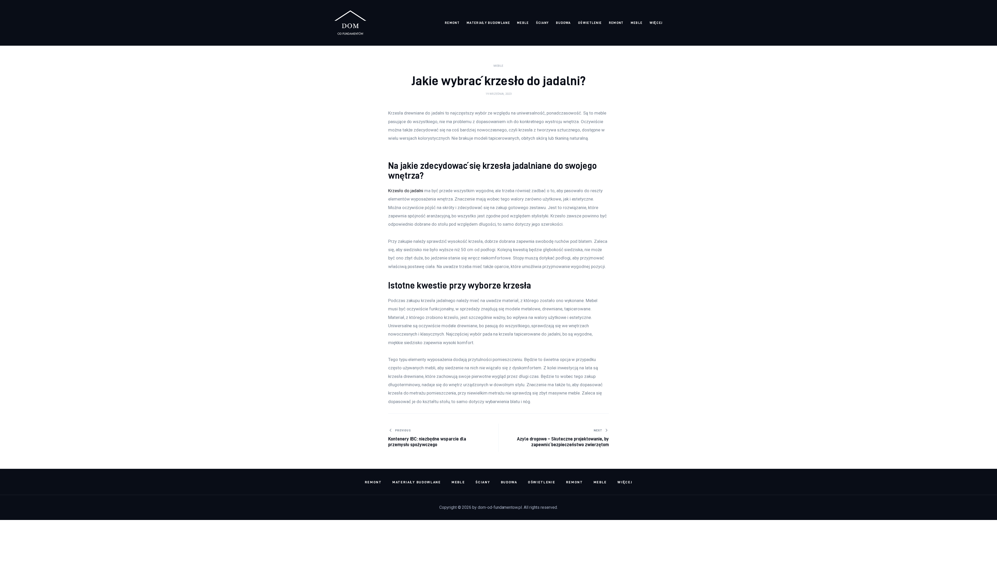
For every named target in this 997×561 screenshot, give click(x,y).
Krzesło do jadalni (405, 190)
